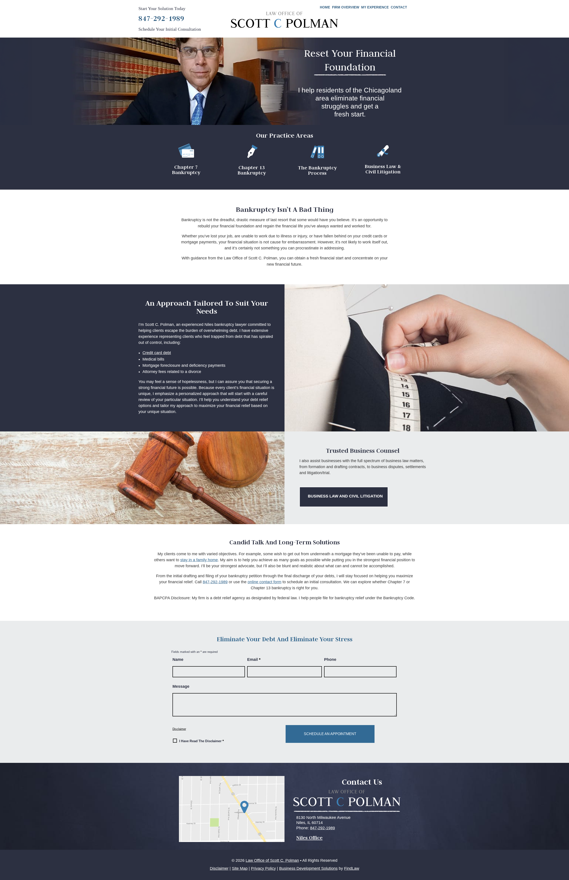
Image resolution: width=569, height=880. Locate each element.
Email (253, 659)
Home (325, 7)
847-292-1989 (161, 18)
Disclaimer (179, 729)
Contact (399, 7)
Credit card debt (156, 353)
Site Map (240, 868)
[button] (563, 847)
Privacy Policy (263, 868)
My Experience (375, 7)
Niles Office (309, 837)
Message (180, 686)
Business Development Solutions (308, 868)
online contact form (264, 582)
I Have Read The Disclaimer (201, 741)
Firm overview (345, 7)
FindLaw (351, 868)
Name (177, 659)
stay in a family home (199, 560)
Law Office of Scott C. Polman (272, 860)
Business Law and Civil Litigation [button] (345, 496)
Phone (330, 659)
